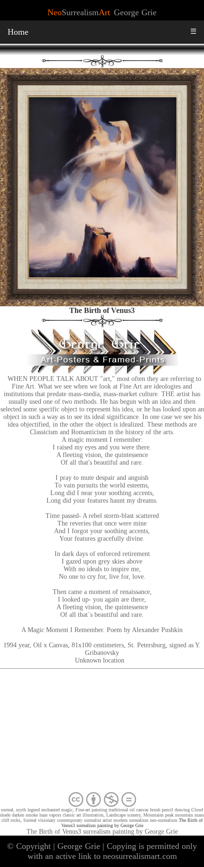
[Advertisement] (102, 732)
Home (18, 32)
